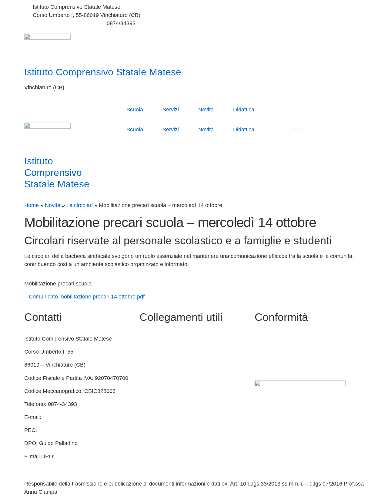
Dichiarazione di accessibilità (289, 352)
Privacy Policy (272, 339)
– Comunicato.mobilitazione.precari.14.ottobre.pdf (84, 297)
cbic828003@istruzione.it (63, 23)
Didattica (243, 110)
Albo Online (153, 365)
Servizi (170, 110)
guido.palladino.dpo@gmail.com (63, 465)
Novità (206, 110)
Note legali (267, 365)
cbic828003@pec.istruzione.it (74, 430)
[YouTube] (280, 15)
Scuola (134, 110)
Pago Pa (149, 430)
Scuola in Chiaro (159, 378)
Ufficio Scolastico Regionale (173, 391)
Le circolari (79, 205)
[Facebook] (280, 7)
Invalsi (147, 404)
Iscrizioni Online (158, 417)
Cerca (297, 130)
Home (31, 205)
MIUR (146, 352)
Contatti (148, 339)
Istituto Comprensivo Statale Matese (102, 72)
